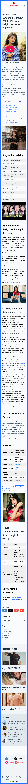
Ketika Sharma (15, 487)
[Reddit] (22, 610)
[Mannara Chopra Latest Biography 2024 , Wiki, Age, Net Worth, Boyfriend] (4, 741)
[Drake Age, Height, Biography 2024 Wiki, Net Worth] (14, 678)
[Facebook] (4, 610)
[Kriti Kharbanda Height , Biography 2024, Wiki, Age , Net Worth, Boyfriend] (4, 734)
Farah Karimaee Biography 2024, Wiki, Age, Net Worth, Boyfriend (16, 722)
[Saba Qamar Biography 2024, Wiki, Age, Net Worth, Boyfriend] (4, 728)
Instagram (15, 599)
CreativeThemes (6, 779)
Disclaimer (5, 637)
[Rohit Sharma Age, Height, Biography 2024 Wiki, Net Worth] (14, 699)
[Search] (2, 5)
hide (21, 101)
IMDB (20, 599)
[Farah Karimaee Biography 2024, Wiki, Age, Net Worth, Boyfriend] (4, 722)
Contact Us (5, 635)
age (20, 488)
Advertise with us (7, 633)
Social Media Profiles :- (12, 122)
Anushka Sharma (19, 485)
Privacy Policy (6, 639)
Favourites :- (9, 117)
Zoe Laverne (7, 490)
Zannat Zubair (6, 487)
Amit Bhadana (10, 488)
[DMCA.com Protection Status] (14, 781)
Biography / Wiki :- (11, 105)
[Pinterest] (16, 610)
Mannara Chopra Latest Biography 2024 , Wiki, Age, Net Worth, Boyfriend (16, 741)
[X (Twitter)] (10, 610)
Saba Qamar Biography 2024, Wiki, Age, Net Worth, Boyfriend (16, 728)
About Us (4, 629)
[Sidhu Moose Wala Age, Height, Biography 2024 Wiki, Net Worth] (14, 658)
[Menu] (24, 5)
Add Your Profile (6, 631)
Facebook (19, 597)
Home (3, 767)
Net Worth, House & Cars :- (13, 115)
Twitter (14, 597)
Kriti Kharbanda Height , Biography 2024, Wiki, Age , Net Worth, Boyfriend (16, 734)
